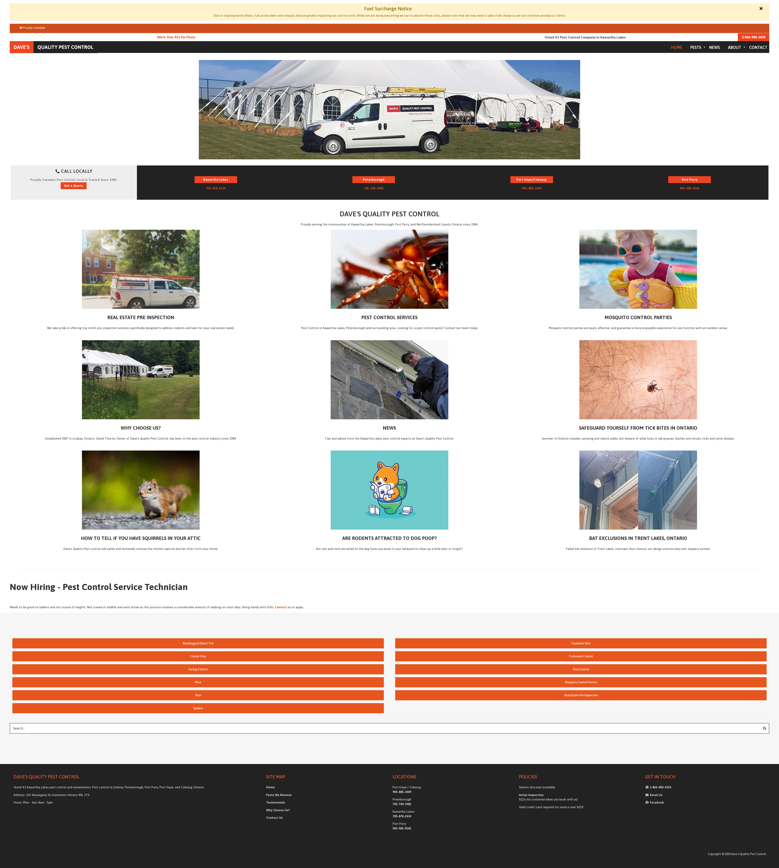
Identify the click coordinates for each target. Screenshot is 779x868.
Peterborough (373, 179)
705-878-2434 (216, 188)
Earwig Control (198, 669)
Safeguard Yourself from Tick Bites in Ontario (638, 428)
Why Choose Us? (141, 428)
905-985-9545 (689, 188)
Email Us (655, 795)
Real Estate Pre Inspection (140, 317)
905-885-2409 (532, 188)
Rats (198, 695)
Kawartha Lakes (215, 179)
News (714, 47)
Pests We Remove (279, 795)
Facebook (657, 802)
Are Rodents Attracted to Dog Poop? (389, 538)
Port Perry (689, 179)
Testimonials (275, 802)
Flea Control (581, 669)
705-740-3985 (374, 188)
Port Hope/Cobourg (531, 179)
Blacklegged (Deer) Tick (198, 643)
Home (676, 47)
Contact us (283, 607)
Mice (198, 682)
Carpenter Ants (581, 643)
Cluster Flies (198, 656)
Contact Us (274, 817)
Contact (758, 47)
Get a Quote (73, 185)
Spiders (198, 708)
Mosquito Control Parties (638, 317)
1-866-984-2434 (753, 37)
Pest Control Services (389, 317)
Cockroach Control (581, 656)
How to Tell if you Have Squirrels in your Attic (141, 538)
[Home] (53, 46)
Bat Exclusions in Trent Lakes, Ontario (638, 538)
